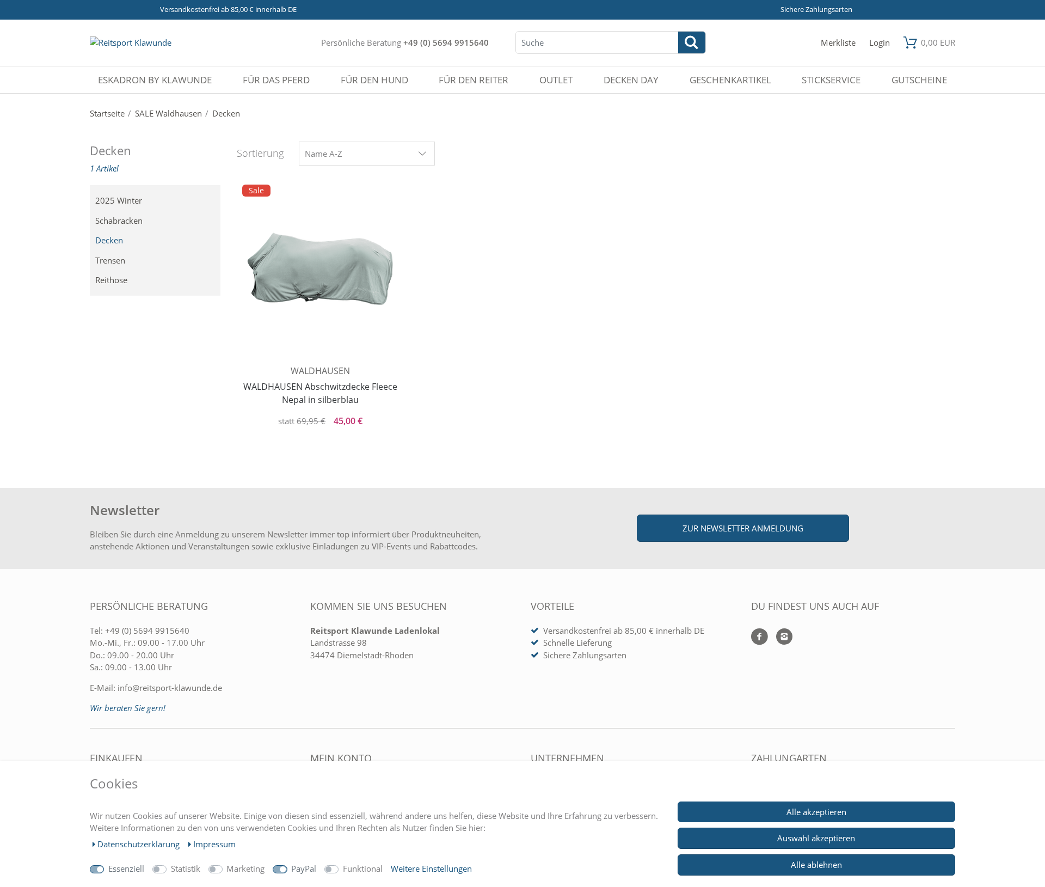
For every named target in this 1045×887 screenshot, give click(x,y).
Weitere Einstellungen (431, 868)
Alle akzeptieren (816, 811)
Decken (109, 240)
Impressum (214, 844)
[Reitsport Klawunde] (130, 42)
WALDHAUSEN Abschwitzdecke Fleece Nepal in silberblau (320, 393)
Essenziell (126, 868)
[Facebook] (759, 637)
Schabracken (119, 220)
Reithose (111, 279)
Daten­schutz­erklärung (139, 844)
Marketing (245, 868)
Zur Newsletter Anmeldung (743, 528)
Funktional (363, 868)
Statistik (185, 868)
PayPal (303, 868)
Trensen (110, 260)
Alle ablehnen (816, 864)
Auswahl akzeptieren (816, 838)
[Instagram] (780, 637)
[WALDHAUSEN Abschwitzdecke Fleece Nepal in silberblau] (320, 273)
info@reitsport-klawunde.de (170, 687)
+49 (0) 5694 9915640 (446, 42)
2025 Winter (118, 200)
